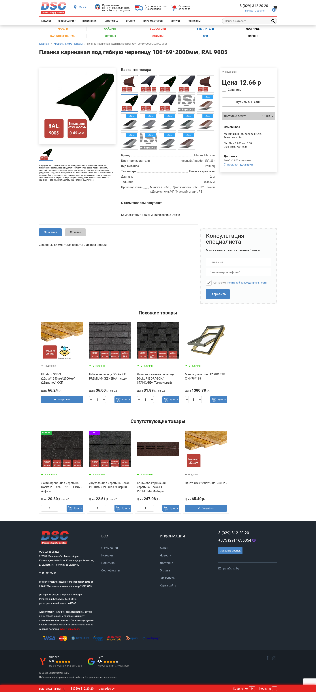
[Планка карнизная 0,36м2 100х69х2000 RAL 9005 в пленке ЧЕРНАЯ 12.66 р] (167, 84)
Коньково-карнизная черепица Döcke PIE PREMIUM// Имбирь (151, 487)
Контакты (194, 21)
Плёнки (253, 36)
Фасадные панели (63, 36)
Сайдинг (110, 28)
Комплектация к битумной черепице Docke (150, 215)
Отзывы (75, 232)
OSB (205, 36)
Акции (164, 548)
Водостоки (158, 28)
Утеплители (205, 28)
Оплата (130, 21)
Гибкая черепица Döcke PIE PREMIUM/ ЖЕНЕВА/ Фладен (108, 376)
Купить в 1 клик (248, 102)
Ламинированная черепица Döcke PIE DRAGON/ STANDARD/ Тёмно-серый (155, 378)
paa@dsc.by (231, 568)
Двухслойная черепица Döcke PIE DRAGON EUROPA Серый (109, 485)
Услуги (175, 21)
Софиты (157, 36)
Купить (126, 399)
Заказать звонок (255, 10)
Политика (108, 563)
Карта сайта (168, 585)
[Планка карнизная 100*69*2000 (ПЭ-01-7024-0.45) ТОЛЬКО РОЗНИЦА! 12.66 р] (148, 103)
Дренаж (110, 36)
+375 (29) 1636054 (234, 540)
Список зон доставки (238, 164)
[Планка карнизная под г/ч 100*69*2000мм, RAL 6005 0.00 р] (186, 103)
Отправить (218, 294)
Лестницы (253, 28)
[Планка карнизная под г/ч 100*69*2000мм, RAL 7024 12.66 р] (186, 84)
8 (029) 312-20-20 (233, 533)
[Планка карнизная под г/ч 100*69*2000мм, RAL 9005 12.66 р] (129, 103)
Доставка (111, 21)
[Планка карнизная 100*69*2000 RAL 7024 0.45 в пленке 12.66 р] (167, 103)
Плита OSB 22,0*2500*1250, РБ (206, 483)
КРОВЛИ (63, 28)
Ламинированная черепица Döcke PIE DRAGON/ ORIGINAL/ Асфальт (62, 487)
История (107, 555)
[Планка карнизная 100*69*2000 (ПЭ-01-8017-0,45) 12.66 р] (129, 84)
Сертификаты (110, 570)
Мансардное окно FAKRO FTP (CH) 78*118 (205, 376)
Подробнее (64, 399)
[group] (46, 154)
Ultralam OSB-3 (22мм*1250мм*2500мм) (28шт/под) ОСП (58, 378)
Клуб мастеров (153, 21)
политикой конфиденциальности (247, 282)
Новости (165, 555)
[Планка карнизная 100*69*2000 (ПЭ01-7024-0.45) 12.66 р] (148, 84)
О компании (66, 21)
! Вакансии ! (89, 21)
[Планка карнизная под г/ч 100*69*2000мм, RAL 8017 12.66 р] (205, 84)
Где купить (167, 578)
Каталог (46, 21)
